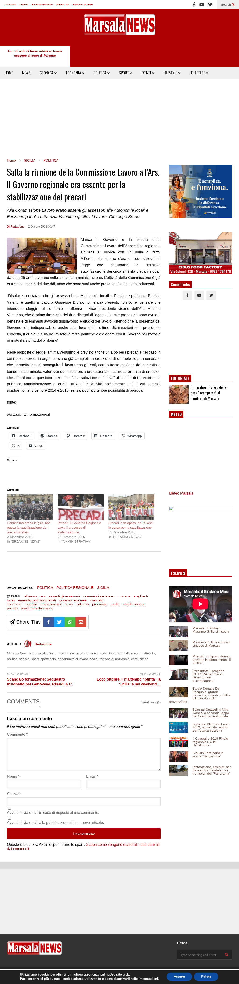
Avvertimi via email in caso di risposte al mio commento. (53, 813)
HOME (9, 73)
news (69, 604)
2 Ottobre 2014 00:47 (41, 226)
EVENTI (146, 73)
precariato (99, 604)
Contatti (24, 4)
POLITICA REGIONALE (75, 588)
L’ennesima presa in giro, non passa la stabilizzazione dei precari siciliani (29, 527)
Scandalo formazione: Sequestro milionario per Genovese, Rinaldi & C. (40, 681)
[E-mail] (80, 622)
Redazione (17, 226)
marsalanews (51, 604)
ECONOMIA (74, 73)
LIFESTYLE (171, 73)
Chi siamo (10, 4)
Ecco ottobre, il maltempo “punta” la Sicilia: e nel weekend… (129, 681)
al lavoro (30, 596)
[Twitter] (210, 4)
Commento (17, 734)
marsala (31, 604)
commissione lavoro (98, 596)
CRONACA (47, 73)
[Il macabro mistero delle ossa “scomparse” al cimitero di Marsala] (179, 394)
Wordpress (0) (151, 702)
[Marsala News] (119, 27)
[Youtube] (201, 4)
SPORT (124, 73)
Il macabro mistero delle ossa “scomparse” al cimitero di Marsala (208, 392)
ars (42, 596)
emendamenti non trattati (37, 600)
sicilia (115, 604)
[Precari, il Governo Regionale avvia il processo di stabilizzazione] (81, 507)
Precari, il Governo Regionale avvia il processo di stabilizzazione (79, 527)
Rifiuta (206, 976)
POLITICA (100, 73)
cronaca (124, 596)
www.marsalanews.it (37, 608)
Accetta (179, 976)
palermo (82, 604)
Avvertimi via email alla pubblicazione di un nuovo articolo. (55, 823)
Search (226, 4)
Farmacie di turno (83, 4)
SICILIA (103, 588)
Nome (13, 776)
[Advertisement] (119, 118)
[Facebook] (194, 4)
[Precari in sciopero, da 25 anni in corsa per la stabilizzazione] (131, 507)
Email (92, 776)
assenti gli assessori (64, 596)
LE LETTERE (198, 73)
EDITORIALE (180, 378)
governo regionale (72, 600)
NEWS (26, 73)
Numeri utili (62, 4)
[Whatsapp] (70, 622)
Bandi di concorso (42, 4)
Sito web (14, 794)
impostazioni (148, 979)
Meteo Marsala (181, 493)
